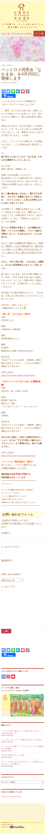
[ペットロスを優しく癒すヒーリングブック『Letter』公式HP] (22, 705)
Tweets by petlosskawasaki (11, 797)
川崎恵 (14, 82)
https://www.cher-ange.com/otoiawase (18, 375)
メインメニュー (42, 33)
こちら (27, 104)
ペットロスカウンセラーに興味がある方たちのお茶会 (21, 740)
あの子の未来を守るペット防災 (13, 755)
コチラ (17, 493)
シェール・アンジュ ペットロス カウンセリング (17, 33)
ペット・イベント (7, 65)
